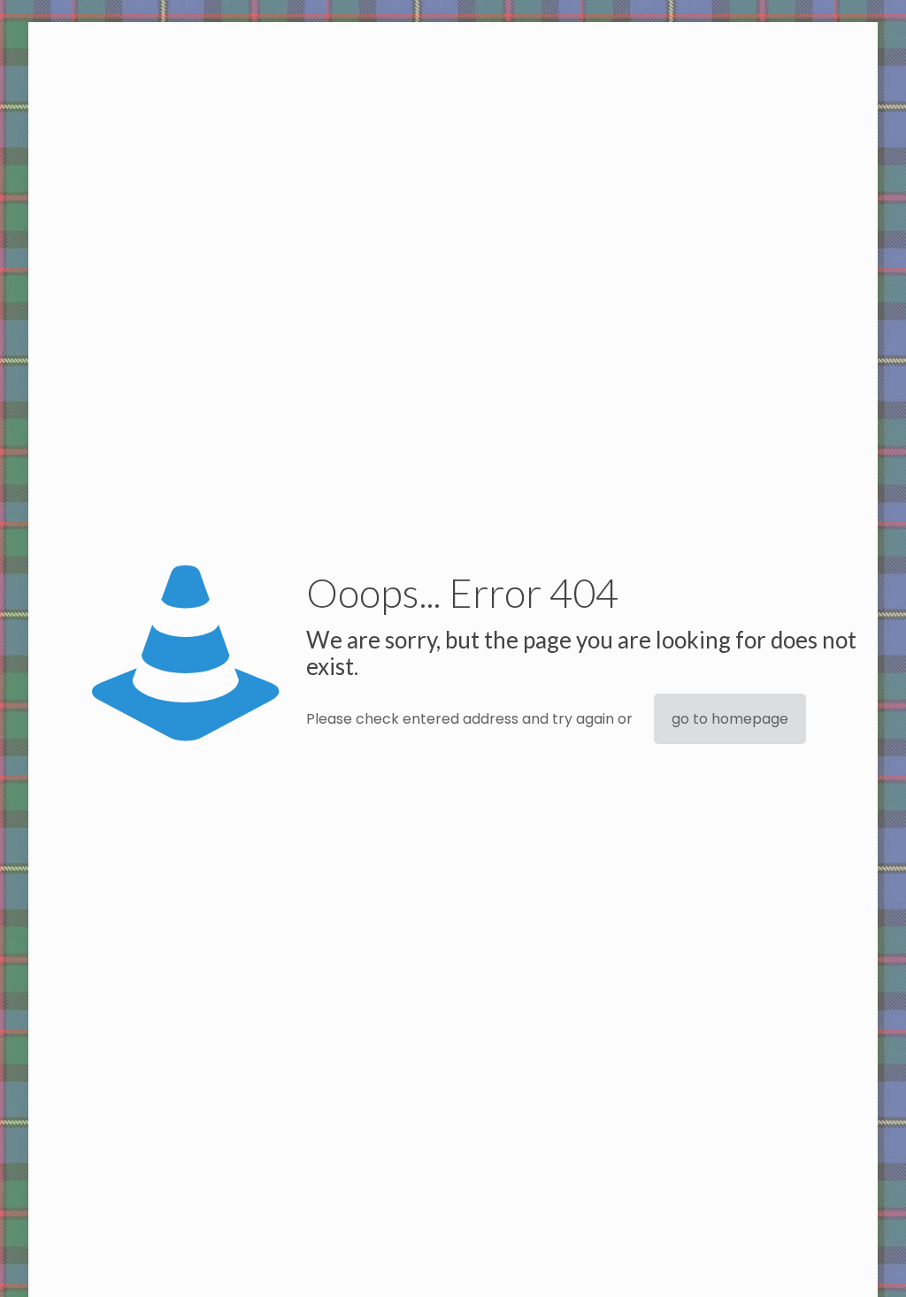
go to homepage (730, 719)
